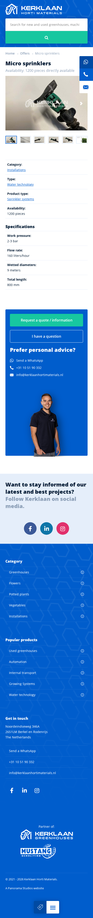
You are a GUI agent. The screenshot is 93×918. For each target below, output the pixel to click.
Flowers (15, 583)
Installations (16, 170)
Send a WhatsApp (29, 360)
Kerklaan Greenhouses (46, 834)
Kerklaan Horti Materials (33, 9)
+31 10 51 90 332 (29, 367)
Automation (18, 662)
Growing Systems (22, 684)
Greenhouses (19, 572)
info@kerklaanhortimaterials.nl (39, 375)
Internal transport (22, 673)
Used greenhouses (23, 651)
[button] (52, 907)
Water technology (20, 184)
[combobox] (46, 24)
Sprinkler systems (20, 199)
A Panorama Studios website (24, 888)
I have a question (46, 336)
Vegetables (17, 605)
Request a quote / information (46, 320)
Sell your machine (40, 907)
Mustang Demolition (46, 851)
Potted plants (19, 594)
